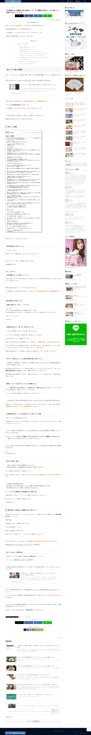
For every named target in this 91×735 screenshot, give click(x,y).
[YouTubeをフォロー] (33, 630)
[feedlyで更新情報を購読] (39, 630)
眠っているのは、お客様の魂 (27, 63)
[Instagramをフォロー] (30, 630)
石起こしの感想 (22, 45)
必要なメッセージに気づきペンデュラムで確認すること (33, 55)
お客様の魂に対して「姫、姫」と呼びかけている (31, 51)
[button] (85, 98)
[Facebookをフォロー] (27, 630)
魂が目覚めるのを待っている (27, 49)
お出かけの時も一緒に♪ (26, 59)
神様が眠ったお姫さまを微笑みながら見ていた (29, 61)
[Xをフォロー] (25, 630)
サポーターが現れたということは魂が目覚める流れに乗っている (35, 53)
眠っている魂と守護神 (23, 43)
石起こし (28, 616)
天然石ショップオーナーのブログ (12, 616)
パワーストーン (23, 616)
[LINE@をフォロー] (36, 630)
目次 (32, 40)
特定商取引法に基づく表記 (59, 731)
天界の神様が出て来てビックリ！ (28, 47)
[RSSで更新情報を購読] (42, 630)
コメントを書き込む (33, 721)
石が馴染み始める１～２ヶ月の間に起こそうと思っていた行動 (34, 57)
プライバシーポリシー (77, 731)
